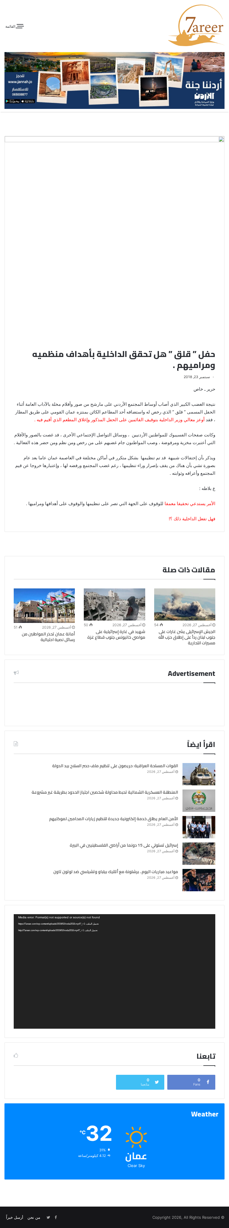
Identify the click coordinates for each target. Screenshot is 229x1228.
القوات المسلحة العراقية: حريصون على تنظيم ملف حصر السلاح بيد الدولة (115, 766)
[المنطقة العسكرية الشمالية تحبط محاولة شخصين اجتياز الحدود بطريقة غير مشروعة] (198, 801)
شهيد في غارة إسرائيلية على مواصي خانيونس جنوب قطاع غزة (116, 634)
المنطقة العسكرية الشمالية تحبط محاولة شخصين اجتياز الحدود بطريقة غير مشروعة (105, 792)
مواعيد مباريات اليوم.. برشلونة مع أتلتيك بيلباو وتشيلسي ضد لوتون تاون (115, 871)
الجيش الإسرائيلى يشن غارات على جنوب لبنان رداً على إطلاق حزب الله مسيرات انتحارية (186, 637)
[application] (114, 971)
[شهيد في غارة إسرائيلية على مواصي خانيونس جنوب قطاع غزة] (114, 604)
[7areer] (196, 25)
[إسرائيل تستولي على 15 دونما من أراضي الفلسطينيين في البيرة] (198, 853)
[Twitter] (48, 1217)
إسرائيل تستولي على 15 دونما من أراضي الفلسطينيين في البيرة (124, 845)
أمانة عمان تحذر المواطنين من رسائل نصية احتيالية (48, 636)
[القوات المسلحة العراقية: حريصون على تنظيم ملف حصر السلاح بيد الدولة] (198, 774)
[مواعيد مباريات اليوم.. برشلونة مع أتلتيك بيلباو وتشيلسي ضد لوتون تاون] (198, 880)
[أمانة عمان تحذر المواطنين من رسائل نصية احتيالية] (44, 605)
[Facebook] (55, 1217)
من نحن (33, 1217)
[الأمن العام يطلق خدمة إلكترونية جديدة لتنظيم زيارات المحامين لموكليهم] (198, 827)
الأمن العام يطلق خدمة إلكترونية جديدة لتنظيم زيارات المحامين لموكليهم (113, 819)
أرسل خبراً (14, 1217)
